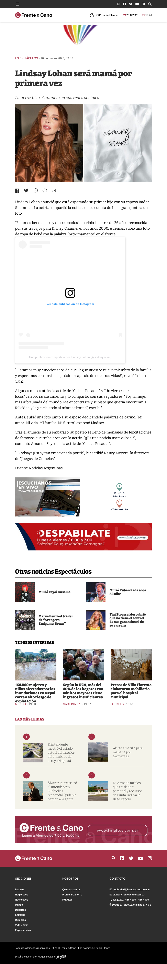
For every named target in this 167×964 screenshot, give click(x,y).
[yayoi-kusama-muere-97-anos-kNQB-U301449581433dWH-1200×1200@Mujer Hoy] (25, 592)
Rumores (20, 920)
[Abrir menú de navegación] (17, 4)
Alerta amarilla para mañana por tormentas (128, 752)
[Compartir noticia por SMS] (45, 190)
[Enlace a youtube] (137, 4)
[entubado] (33, 752)
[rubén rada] (95, 592)
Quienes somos (71, 889)
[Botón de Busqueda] (150, 4)
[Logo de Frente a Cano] (33, 15)
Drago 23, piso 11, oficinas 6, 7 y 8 (131, 904)
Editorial (20, 915)
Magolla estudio (47, 956)
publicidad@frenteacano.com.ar (131, 889)
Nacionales (72, 704)
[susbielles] (33, 791)
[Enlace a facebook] (124, 4)
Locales (117, 704)
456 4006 (143, 899)
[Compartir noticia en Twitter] (26, 190)
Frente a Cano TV (72, 894)
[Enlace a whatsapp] (118, 4)
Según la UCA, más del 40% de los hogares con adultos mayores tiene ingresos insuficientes (83, 691)
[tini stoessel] (95, 620)
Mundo (20, 704)
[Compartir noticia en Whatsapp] (36, 190)
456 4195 (130, 899)
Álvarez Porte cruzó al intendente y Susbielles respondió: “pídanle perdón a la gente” (62, 791)
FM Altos (67, 899)
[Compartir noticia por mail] (54, 190)
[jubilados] (83, 664)
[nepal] (35, 664)
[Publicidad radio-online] (47, 496)
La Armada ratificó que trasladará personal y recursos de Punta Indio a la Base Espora (127, 791)
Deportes (20, 909)
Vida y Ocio (21, 925)
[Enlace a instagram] (143, 4)
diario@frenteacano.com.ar (129, 894)
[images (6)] (25, 620)
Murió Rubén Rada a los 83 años (128, 592)
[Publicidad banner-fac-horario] (83, 829)
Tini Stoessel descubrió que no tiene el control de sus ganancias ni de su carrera (128, 619)
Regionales (21, 894)
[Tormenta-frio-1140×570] (98, 752)
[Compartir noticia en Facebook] (17, 191)
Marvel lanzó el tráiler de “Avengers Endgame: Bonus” (56, 620)
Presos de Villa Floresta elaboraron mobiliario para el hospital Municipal (131, 691)
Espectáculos (26, 58)
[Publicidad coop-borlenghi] (83, 38)
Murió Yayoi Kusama (54, 592)
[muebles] (131, 664)
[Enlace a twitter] (130, 4)
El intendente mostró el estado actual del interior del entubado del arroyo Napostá (61, 752)
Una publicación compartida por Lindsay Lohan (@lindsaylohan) (70, 357)
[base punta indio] (98, 791)
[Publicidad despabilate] (83, 536)
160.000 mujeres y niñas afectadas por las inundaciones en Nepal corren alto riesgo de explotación (35, 693)
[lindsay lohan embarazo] (83, 143)
